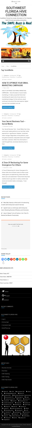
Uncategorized (13, 75)
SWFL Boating (6, 373)
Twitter (6, 291)
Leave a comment (8, 79)
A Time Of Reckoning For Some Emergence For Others (15, 163)
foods (15, 406)
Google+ (7, 296)
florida (8, 406)
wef (15, 417)
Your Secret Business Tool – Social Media (13, 122)
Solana (5, 415)
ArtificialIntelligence (11, 393)
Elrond (14, 400)
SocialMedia (19, 77)
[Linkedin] (8, 259)
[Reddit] (14, 259)
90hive (5, 391)
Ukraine (8, 417)
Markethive (12, 77)
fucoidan (5, 408)
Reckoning (10, 156)
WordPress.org (6, 328)
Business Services (6, 368)
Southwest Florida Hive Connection (16, 11)
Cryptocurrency (10, 399)
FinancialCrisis (7, 404)
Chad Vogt (20, 397)
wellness (22, 417)
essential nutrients (8, 402)
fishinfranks (18, 404)
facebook (27, 402)
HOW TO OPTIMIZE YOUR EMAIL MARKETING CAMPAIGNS (15, 84)
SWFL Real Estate (7, 379)
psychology (17, 412)
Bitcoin (21, 393)
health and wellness (17, 408)
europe (18, 402)
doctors (27, 399)
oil (27, 410)
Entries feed (5, 322)
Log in (3, 319)
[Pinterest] (11, 259)
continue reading (7, 107)
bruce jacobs (9, 397)
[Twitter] (5, 259)
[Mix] (20, 259)
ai (12, 391)
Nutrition (4, 371)
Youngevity (6, 419)
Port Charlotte (7, 412)
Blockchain (4, 115)
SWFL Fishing (5, 376)
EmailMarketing (5, 77)
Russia (8, 414)
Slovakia (15, 414)
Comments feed (6, 325)
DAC (19, 399)
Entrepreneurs (24, 400)
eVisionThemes (16, 426)
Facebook (6, 300)
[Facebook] (2, 259)
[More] (26, 259)
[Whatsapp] (23, 259)
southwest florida (15, 415)
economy (6, 400)
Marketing (19, 410)
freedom (23, 406)
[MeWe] (17, 259)
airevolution (20, 391)
